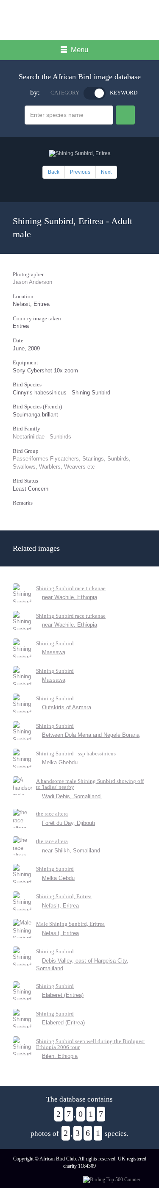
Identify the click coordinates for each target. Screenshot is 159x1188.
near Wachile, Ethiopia (69, 597)
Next (106, 172)
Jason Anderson (32, 282)
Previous (80, 172)
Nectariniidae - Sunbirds (42, 436)
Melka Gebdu (58, 878)
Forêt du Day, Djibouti (68, 823)
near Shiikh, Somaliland (71, 850)
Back (53, 172)
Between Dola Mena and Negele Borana (90, 735)
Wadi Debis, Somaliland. (72, 796)
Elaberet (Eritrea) (63, 995)
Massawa (53, 652)
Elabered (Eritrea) (63, 1022)
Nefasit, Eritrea (60, 905)
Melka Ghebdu (60, 762)
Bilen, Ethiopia (60, 1056)
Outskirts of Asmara (66, 707)
